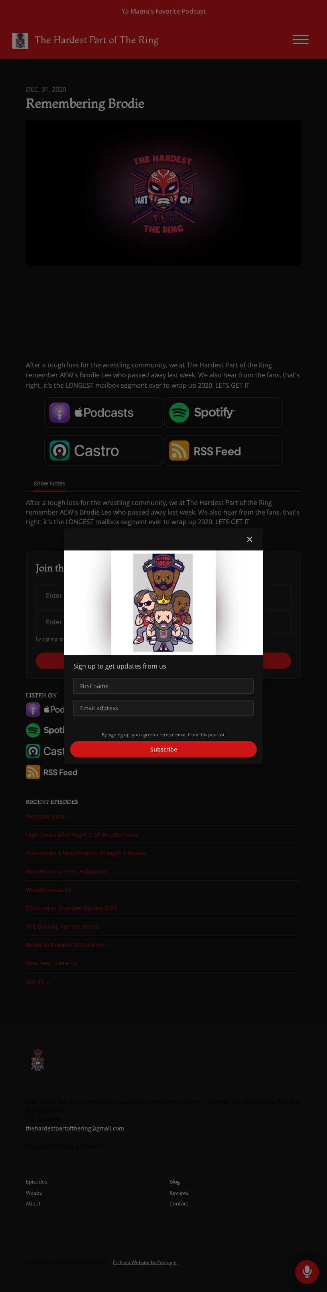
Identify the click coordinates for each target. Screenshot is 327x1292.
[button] (250, 539)
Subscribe (163, 749)
